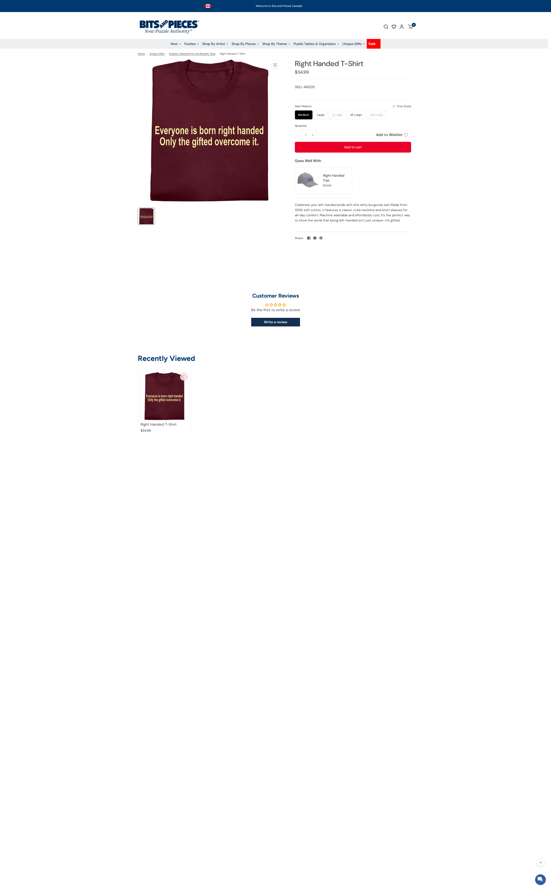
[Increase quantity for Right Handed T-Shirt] (312, 134)
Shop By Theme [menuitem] (274, 44)
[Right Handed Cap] (308, 180)
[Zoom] (275, 65)
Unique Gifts (156, 54)
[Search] (386, 26)
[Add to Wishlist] (183, 377)
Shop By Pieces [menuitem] (244, 44)
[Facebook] (308, 238)
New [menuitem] (174, 44)
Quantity (301, 126)
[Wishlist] (394, 27)
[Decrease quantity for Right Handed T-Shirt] (298, 134)
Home (141, 54)
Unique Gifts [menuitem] (352, 44)
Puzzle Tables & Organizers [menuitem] (315, 44)
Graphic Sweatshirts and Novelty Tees (192, 54)
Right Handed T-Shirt (159, 424)
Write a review (275, 322)
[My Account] (402, 26)
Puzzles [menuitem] (190, 44)
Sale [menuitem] (372, 44)
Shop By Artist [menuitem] (213, 44)
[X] (314, 238)
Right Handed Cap (333, 177)
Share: (299, 238)
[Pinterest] (320, 238)
